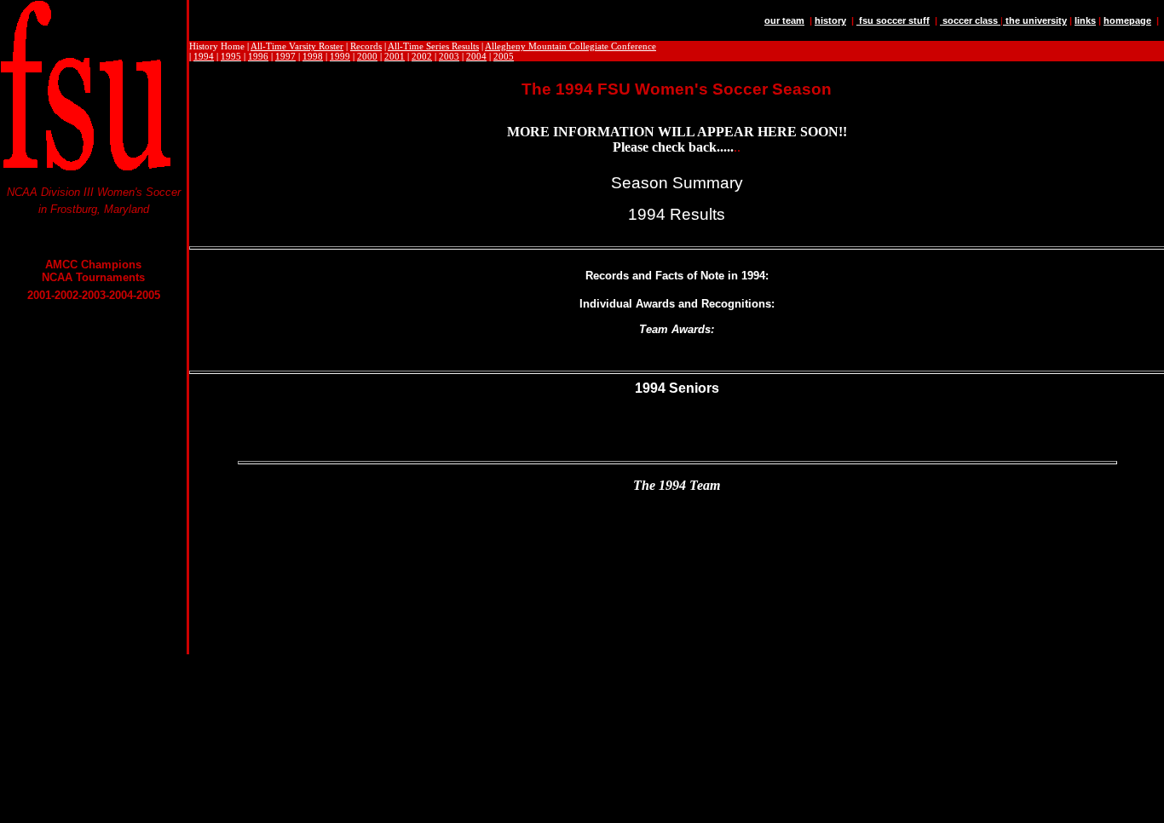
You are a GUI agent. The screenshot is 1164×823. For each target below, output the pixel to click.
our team (784, 20)
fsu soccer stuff (893, 20)
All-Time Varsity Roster (297, 46)
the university (1035, 20)
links (1085, 20)
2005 (503, 56)
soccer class (970, 20)
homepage (1127, 20)
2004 (476, 56)
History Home (217, 46)
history (830, 20)
